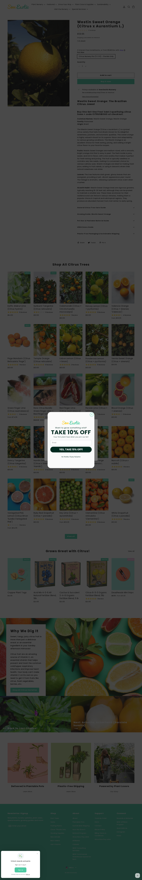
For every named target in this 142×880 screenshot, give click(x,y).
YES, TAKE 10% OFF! (71, 449)
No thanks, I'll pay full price (71, 457)
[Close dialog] (92, 414)
